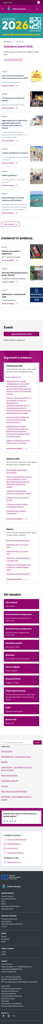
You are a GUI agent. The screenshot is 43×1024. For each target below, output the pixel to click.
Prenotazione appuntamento (11, 988)
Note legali (5, 1001)
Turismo (4, 926)
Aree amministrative (8, 898)
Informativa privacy (8, 998)
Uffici (3, 901)
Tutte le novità (9, 224)
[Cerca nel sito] (37, 8)
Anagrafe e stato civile (9, 918)
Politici (3, 903)
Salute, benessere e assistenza (12, 923)
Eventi (3, 954)
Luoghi (3, 951)
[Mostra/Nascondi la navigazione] (2, 9)
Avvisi (3, 941)
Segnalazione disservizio (9, 991)
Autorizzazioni (6, 921)
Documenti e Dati (7, 908)
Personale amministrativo (10, 906)
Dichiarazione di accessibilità (11, 1003)
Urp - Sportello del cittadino (11, 976)
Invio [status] (37, 742)
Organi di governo (7, 896)
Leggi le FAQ (5, 986)
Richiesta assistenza (8, 993)
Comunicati (5, 939)
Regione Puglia (7, 2)
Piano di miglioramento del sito (12, 1006)
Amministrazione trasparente (11, 996)
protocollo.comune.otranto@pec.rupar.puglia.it (21, 981)
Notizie (3, 936)
